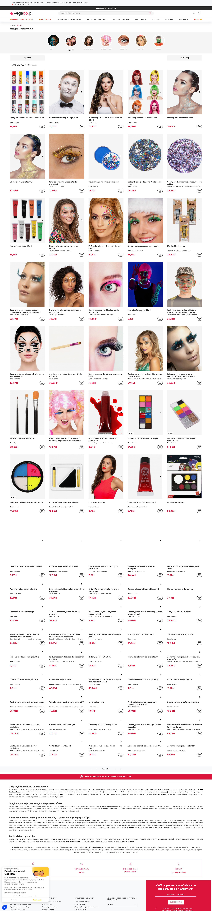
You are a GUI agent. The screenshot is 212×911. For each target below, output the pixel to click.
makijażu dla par (97, 846)
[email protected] (17, 2)
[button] (4, 907)
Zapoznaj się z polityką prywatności (15, 893)
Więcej (13, 900)
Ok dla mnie (37, 900)
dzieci (87, 846)
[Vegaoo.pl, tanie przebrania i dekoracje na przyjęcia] (21, 13)
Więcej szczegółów (22, 4)
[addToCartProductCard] (42, 126)
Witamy (13, 25)
